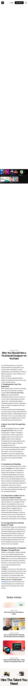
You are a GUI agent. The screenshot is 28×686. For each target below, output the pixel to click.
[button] (26, 2)
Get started (19, 2)
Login (11, 2)
